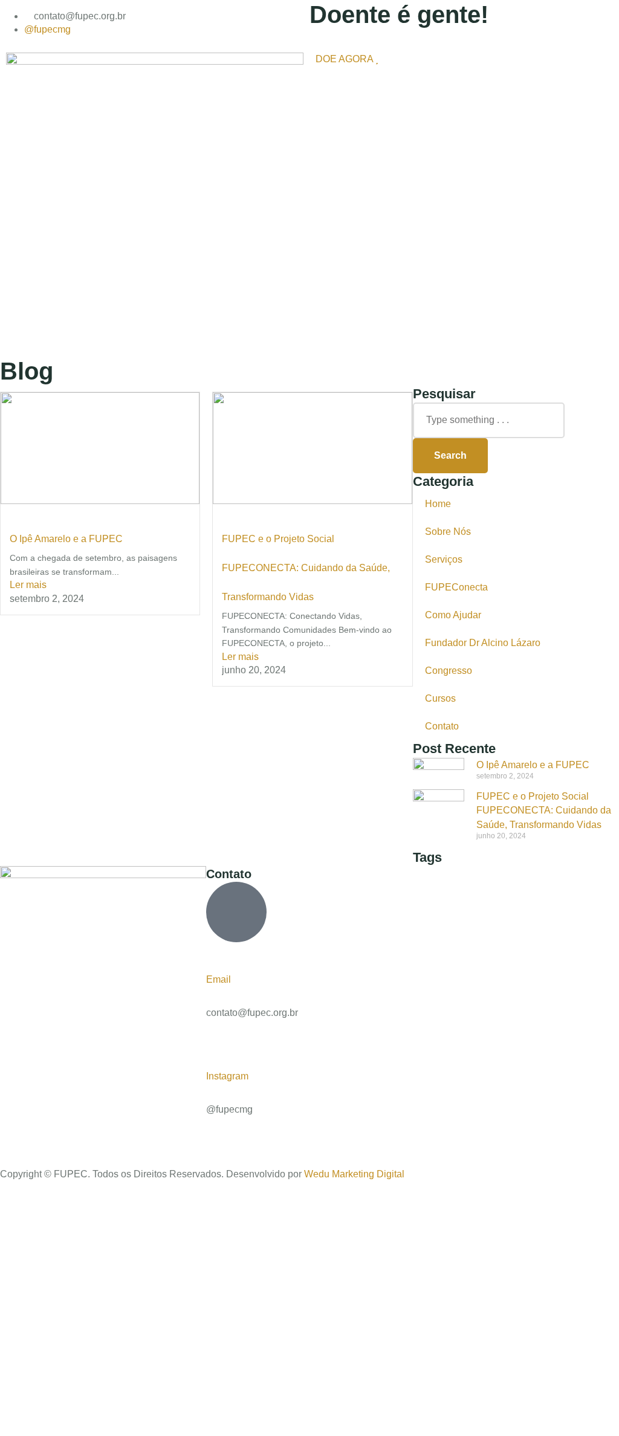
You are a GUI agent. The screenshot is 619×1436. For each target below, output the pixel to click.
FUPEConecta (456, 587)
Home (438, 504)
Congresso (448, 670)
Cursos (440, 698)
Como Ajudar (453, 615)
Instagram (227, 1076)
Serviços (443, 559)
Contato (442, 726)
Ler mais (28, 585)
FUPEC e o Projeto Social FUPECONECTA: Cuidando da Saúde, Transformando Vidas (306, 568)
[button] (464, 77)
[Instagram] (211, 1034)
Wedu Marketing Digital (354, 1174)
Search (450, 455)
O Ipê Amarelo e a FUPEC (66, 539)
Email (218, 979)
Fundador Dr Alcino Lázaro (482, 643)
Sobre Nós (448, 531)
